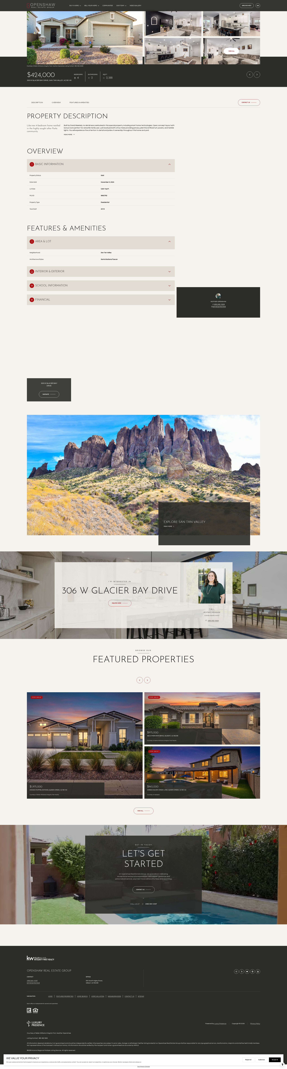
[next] (147, 680)
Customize (261, 1059)
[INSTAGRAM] (236, 971)
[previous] (140, 680)
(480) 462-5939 (219, 304)
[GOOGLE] (252, 971)
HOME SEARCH (82, 996)
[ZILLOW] (258, 971)
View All (231, 51)
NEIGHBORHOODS (114, 996)
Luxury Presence (220, 1023)
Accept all (275, 1059)
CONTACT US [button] (129, 996)
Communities (107, 5)
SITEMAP (141, 996)
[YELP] (241, 971)
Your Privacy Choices (143, 1066)
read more (168, 526)
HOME (50, 996)
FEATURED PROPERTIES (64, 996)
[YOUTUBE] (247, 971)
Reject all (248, 1059)
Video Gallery (135, 5)
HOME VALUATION (97, 996)
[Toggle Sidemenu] (258, 5)
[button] (249, 102)
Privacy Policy (255, 1023)
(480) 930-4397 (246, 5)
